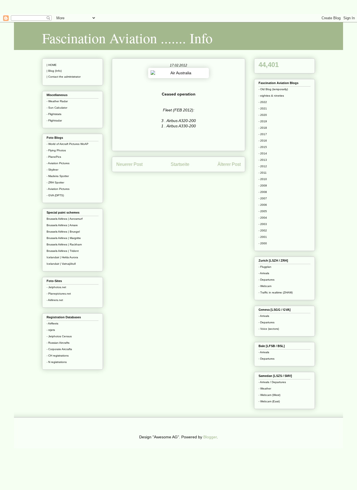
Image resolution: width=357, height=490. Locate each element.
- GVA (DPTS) (55, 195)
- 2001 (263, 236)
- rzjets (51, 329)
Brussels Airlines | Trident (63, 250)
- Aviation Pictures (58, 163)
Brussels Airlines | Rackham (64, 244)
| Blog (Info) (54, 70)
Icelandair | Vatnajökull (61, 263)
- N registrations (57, 362)
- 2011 (263, 172)
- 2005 (263, 211)
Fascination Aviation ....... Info (127, 37)
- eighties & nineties (271, 95)
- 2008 (263, 191)
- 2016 (263, 140)
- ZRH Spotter (55, 182)
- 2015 (263, 147)
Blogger (210, 437)
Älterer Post (229, 164)
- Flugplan (265, 266)
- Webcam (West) (269, 394)
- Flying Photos (56, 150)
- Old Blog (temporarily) (273, 89)
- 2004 (263, 217)
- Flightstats (54, 114)
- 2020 (263, 114)
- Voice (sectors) (269, 328)
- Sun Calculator (57, 107)
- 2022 (263, 102)
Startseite (180, 164)
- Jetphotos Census (59, 336)
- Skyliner (52, 169)
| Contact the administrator (64, 76)
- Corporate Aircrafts (59, 349)
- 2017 (263, 134)
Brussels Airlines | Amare (62, 225)
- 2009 (263, 185)
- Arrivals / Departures (272, 382)
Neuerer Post (129, 164)
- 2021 (263, 108)
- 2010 (263, 179)
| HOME (52, 64)
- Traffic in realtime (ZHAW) (276, 292)
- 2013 (263, 159)
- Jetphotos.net (56, 287)
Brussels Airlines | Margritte (64, 238)
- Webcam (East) (269, 401)
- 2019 (263, 121)
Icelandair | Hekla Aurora (62, 257)
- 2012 (263, 166)
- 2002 (263, 230)
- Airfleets (52, 323)
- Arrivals (264, 273)
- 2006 (263, 204)
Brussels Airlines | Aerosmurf (65, 218)
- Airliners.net (55, 300)
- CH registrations (58, 355)
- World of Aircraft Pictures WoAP (67, 143)
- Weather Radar (57, 101)
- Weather (265, 388)
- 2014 (263, 153)
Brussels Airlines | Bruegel (63, 231)
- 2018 (263, 127)
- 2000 (263, 243)
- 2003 (263, 224)
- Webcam (265, 286)
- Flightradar (54, 120)
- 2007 (263, 198)
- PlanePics (54, 156)
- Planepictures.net (59, 293)
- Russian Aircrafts (58, 342)
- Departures (266, 279)
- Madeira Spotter (58, 176)
